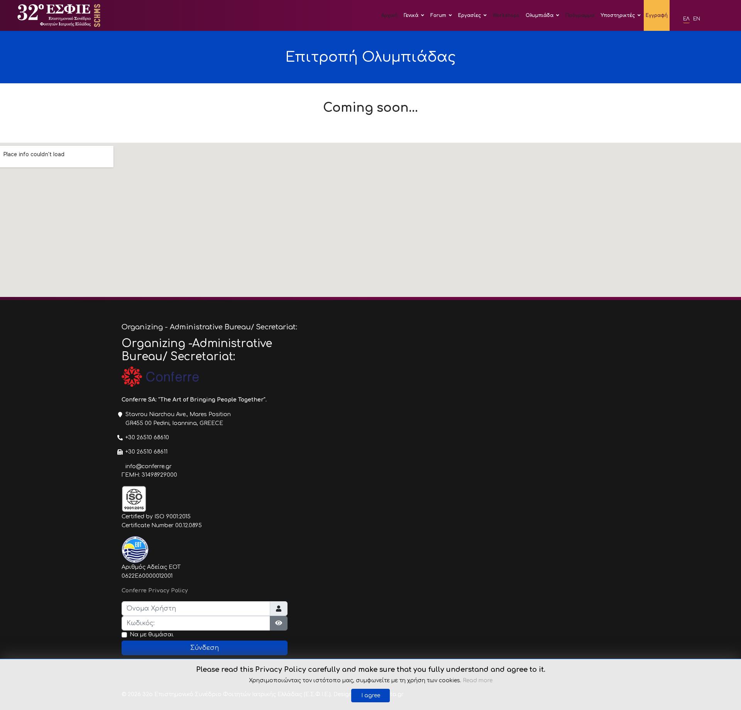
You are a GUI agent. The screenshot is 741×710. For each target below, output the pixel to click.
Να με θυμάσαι (152, 634)
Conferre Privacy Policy (155, 591)
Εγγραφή (657, 15)
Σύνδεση (204, 647)
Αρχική (389, 15)
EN (696, 19)
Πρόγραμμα (579, 15)
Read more (477, 680)
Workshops (506, 15)
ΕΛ (686, 19)
